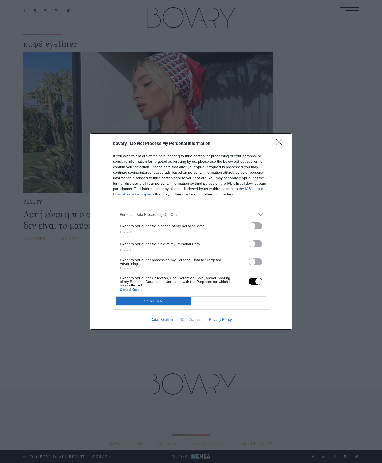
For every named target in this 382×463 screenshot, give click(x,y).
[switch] (255, 225)
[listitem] (191, 214)
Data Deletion (161, 319)
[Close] (281, 144)
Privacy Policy (220, 319)
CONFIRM (153, 301)
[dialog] (191, 231)
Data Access (191, 319)
